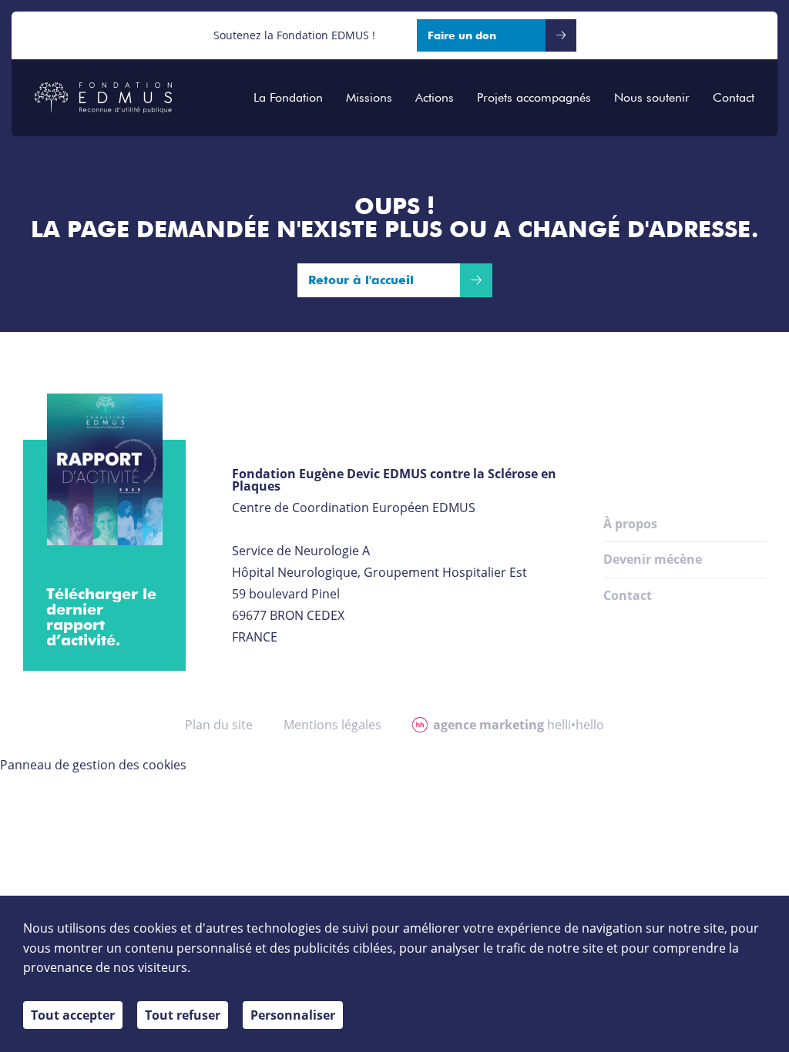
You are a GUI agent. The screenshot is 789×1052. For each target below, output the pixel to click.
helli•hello (518, 724)
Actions (434, 98)
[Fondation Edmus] (103, 97)
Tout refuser (182, 1015)
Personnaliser (292, 1015)
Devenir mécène (652, 559)
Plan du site (219, 725)
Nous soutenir (652, 98)
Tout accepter (73, 1015)
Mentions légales (332, 725)
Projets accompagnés (534, 98)
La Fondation (288, 98)
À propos (630, 523)
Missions (369, 98)
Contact (733, 98)
